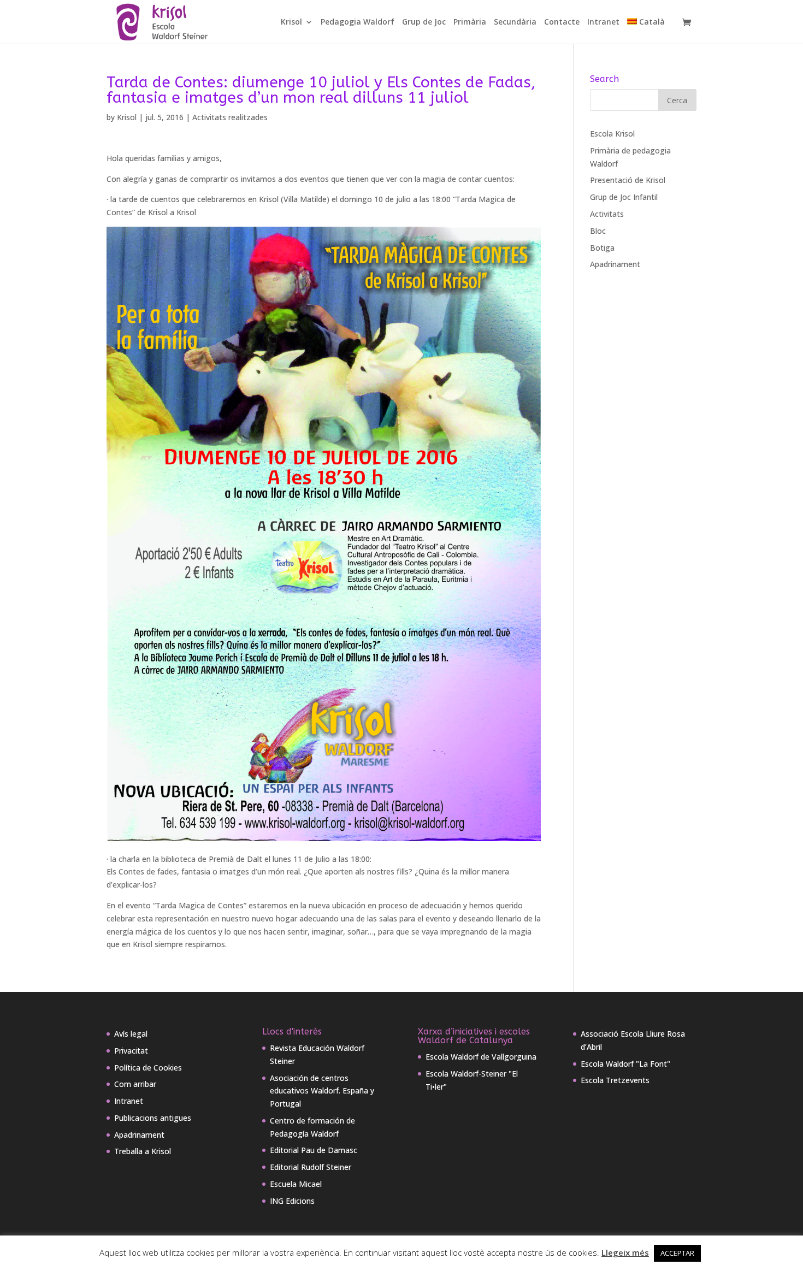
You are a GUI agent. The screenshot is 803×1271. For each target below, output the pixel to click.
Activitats (607, 214)
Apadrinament (615, 264)
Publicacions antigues (152, 1118)
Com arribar (135, 1084)
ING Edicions (292, 1201)
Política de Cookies (148, 1067)
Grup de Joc (424, 22)
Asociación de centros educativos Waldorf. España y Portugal (322, 1091)
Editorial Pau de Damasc (313, 1150)
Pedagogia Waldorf (357, 22)
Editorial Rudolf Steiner (310, 1167)
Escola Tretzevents (615, 1080)
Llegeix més (625, 1252)
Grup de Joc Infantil (624, 197)
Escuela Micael (296, 1184)
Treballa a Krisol (142, 1151)
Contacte (562, 22)
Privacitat (131, 1050)
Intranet (603, 22)
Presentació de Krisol (627, 180)
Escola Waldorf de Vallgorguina (481, 1056)
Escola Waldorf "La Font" (625, 1064)
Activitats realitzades (230, 117)
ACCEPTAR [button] (677, 1253)
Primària (469, 22)
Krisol (291, 22)
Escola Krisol (612, 133)
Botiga (602, 248)
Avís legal (130, 1033)
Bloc (598, 231)
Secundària (515, 22)
